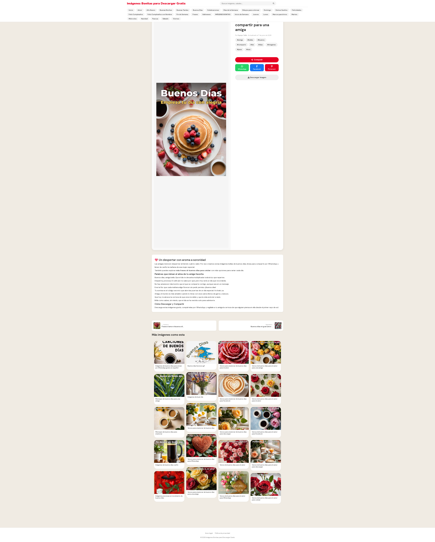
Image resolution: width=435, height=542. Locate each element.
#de (252, 45)
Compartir (258, 60)
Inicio (131, 10)
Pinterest (272, 69)
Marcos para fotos (280, 14)
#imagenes (271, 45)
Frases (195, 14)
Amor (140, 10)
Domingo (267, 10)
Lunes (265, 14)
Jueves (256, 14)
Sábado (165, 19)
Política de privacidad (222, 533)
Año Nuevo (151, 10)
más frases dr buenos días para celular (193, 270)
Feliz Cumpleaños (136, 14)
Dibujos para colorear (250, 10)
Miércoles (133, 19)
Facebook (257, 69)
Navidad (144, 19)
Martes (294, 14)
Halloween (206, 14)
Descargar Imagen (258, 77)
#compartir (241, 45)
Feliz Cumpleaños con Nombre (159, 14)
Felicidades (296, 10)
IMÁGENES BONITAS (222, 14)
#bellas (250, 40)
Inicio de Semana (241, 14)
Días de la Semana (231, 10)
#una (248, 49)
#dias (260, 45)
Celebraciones (213, 10)
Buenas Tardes (182, 10)
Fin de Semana (182, 14)
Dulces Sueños (281, 10)
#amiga (240, 40)
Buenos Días (198, 10)
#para (239, 49)
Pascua (155, 19)
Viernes (176, 19)
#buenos (261, 40)
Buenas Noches (166, 10)
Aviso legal (209, 533)
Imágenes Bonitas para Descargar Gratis (156, 3)
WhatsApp (242, 69)
